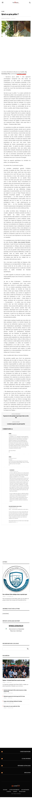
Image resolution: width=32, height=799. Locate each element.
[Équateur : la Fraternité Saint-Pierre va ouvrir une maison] (16, 669)
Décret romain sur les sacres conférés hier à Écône (12, 706)
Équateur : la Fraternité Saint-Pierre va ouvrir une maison (14, 680)
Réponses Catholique (24, 765)
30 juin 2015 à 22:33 (13, 435)
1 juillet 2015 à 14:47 (14, 471)
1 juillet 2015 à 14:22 (13, 507)
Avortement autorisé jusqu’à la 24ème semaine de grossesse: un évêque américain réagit (15, 690)
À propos (9, 791)
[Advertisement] (16, 54)
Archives (5, 789)
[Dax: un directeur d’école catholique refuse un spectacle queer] (16, 579)
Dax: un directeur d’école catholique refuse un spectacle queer (15, 594)
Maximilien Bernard (5, 18)
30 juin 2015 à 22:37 (13, 458)
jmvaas (4, 596)
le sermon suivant (21, 74)
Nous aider (22, 791)
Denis (10, 433)
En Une (2, 11)
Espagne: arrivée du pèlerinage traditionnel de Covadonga (13, 701)
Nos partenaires (25, 789)
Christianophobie (25, 751)
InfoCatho (27, 772)
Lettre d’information (14, 789)
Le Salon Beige (26, 758)
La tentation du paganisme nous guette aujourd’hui (16, 424)
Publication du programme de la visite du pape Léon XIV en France (14, 696)
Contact (15, 791)
